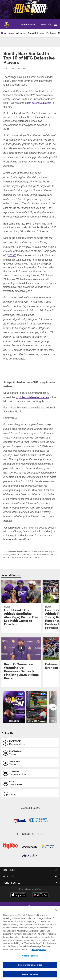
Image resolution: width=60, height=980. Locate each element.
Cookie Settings (30, 955)
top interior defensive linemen (32, 397)
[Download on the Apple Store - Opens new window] (18, 895)
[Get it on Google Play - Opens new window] (40, 896)
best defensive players (38, 102)
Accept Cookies (30, 974)
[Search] (49, 24)
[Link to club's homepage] (6, 23)
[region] (30, 943)
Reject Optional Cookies (30, 965)
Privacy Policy (39, 949)
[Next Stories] (53, 707)
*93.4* (12, 255)
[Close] (56, 910)
